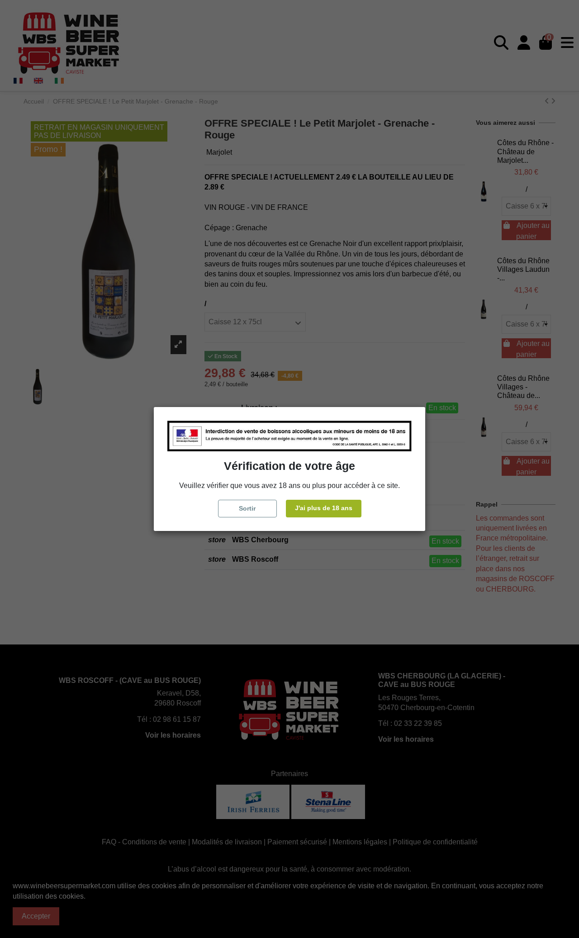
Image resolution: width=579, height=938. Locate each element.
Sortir (247, 508)
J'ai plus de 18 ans (323, 508)
